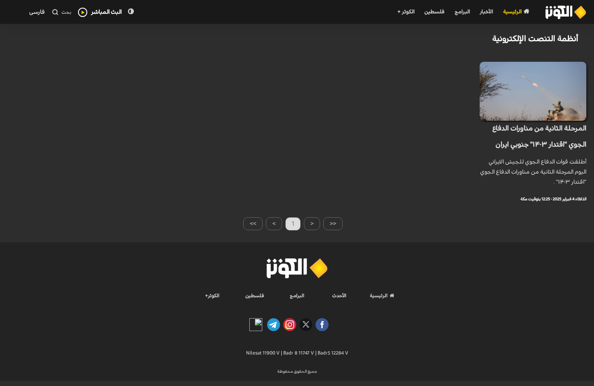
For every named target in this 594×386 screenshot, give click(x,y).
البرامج (462, 12)
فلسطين (434, 12)
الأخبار (486, 12)
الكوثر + (406, 12)
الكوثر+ (212, 295)
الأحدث (339, 295)
